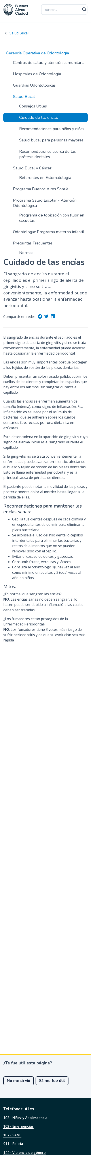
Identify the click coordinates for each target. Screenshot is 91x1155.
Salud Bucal (18, 33)
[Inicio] (16, 9)
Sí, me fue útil (52, 1080)
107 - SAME (12, 1135)
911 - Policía (13, 1143)
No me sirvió (18, 1080)
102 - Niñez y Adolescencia (25, 1117)
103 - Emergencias (18, 1126)
